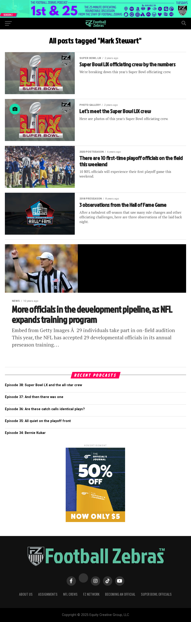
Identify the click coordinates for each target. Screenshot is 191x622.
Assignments (48, 594)
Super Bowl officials (156, 594)
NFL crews (70, 594)
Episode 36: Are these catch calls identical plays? (45, 409)
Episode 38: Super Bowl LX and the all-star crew (43, 385)
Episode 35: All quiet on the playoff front (38, 421)
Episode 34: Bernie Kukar (25, 433)
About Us (26, 594)
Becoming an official (120, 594)
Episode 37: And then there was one (34, 397)
